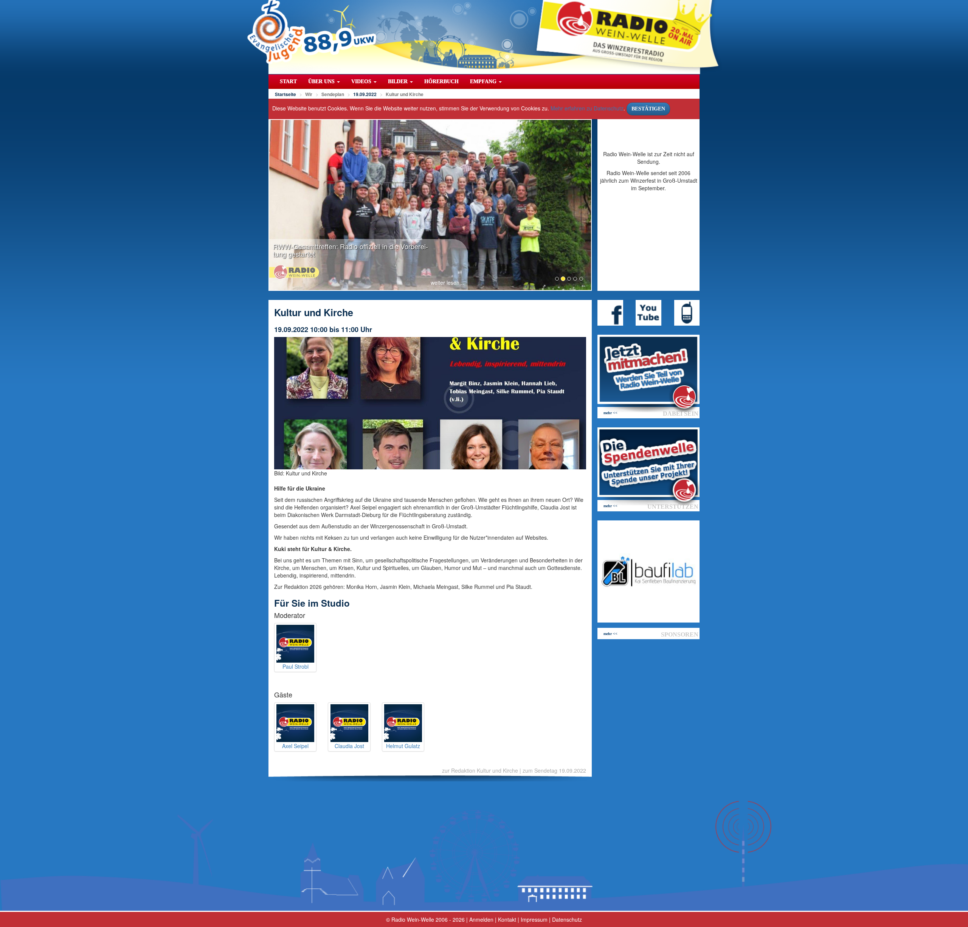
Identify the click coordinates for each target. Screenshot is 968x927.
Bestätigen (648, 109)
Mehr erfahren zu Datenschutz (587, 108)
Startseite (285, 94)
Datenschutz (567, 919)
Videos (362, 81)
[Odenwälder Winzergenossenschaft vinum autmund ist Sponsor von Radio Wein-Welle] (648, 571)
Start (288, 81)
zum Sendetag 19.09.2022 (554, 770)
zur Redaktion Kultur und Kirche (480, 770)
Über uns (322, 81)
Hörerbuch (441, 81)
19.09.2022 (365, 94)
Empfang (484, 81)
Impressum (534, 919)
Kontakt (507, 919)
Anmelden (481, 919)
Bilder (398, 81)
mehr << (610, 413)
